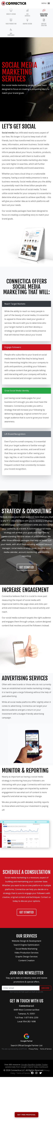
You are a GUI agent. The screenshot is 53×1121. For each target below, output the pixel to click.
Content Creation (44, 24)
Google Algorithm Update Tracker (34, 1064)
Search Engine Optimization (26, 944)
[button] (44, 3)
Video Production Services (26, 952)
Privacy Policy (33, 1049)
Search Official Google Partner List (26, 1045)
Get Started (26, 567)
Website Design (11, 14)
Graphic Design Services (26, 956)
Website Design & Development (26, 941)
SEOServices (27, 15)
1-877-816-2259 (31, 1017)
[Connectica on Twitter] (41, 1073)
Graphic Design (27, 24)
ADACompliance (11, 34)
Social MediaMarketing (44, 15)
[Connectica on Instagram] (36, 1073)
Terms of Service (46, 1049)
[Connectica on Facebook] (32, 1073)
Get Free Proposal (26, 1115)
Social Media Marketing (26, 948)
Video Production (11, 24)
